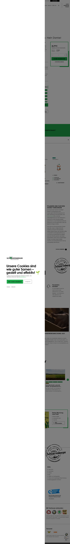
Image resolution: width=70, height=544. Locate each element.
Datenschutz (13, 286)
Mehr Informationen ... (22, 276)
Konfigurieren (27, 281)
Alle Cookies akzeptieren (15, 281)
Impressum (8, 286)
